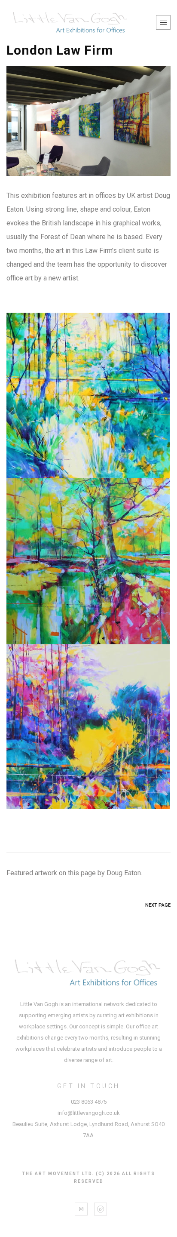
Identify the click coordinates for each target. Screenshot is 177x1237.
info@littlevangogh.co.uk (89, 1113)
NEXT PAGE (158, 905)
